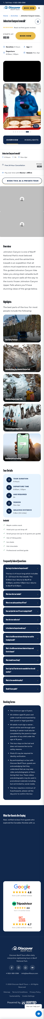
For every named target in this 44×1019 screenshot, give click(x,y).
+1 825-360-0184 (12, 973)
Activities (14, 15)
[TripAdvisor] (32, 967)
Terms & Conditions (20, 992)
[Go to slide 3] (17, 131)
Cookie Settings (28, 996)
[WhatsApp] (25, 967)
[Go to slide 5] (22, 131)
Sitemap (7, 992)
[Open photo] (22, 106)
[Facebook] (11, 967)
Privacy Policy (35, 992)
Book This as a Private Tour (22, 180)
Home (5, 15)
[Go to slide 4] (19, 131)
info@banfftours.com (29, 973)
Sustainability (15, 996)
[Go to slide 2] (15, 131)
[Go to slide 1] (13, 131)
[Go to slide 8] (29, 131)
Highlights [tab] (31, 139)
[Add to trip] (38, 21)
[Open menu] (39, 8)
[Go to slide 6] (24, 131)
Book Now (29, 8)
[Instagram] (18, 967)
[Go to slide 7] (26, 131)
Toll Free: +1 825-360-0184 (15, 2)
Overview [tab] (12, 139)
